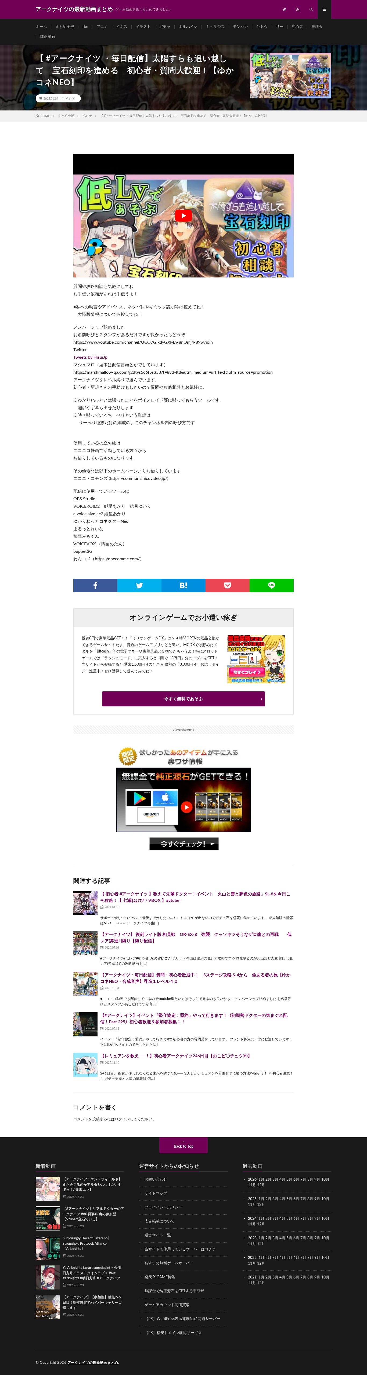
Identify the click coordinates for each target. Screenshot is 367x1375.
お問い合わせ (156, 1179)
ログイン (122, 1119)
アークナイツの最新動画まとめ (92, 1363)
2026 (252, 1179)
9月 (317, 1199)
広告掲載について (160, 1221)
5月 (289, 1179)
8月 (310, 1179)
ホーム (41, 27)
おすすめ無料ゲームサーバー (169, 1263)
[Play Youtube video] (183, 215)
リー (279, 27)
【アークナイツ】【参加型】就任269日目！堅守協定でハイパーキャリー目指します (92, 1303)
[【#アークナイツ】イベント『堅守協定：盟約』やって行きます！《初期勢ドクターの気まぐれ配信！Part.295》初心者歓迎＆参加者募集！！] (85, 1024)
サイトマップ (156, 1193)
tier (85, 27)
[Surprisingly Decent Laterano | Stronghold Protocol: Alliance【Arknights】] (48, 1248)
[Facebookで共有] (95, 585)
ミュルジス (215, 27)
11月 (252, 1205)
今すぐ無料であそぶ (183, 699)
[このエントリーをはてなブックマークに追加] (183, 585)
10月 (325, 1199)
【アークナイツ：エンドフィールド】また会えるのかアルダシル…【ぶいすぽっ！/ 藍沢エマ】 (92, 1185)
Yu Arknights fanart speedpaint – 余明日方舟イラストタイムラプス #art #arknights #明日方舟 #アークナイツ (92, 1273)
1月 (261, 1179)
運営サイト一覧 (158, 1235)
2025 (252, 1199)
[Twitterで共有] (139, 585)
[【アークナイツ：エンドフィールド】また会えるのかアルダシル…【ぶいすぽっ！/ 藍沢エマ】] (48, 1189)
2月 (268, 1179)
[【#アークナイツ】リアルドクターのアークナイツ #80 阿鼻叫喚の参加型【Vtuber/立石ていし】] (48, 1218)
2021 (252, 1277)
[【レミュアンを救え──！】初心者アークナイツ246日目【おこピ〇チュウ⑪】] (85, 1065)
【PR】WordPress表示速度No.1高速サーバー (182, 1319)
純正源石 (47, 37)
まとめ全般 (64, 27)
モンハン (240, 27)
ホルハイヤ (188, 27)
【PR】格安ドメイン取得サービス (173, 1333)
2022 (252, 1258)
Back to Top (183, 1146)
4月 (282, 1179)
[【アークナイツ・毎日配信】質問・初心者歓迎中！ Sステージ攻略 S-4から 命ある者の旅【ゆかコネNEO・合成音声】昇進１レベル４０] (85, 984)
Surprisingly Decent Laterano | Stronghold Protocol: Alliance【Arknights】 (86, 1244)
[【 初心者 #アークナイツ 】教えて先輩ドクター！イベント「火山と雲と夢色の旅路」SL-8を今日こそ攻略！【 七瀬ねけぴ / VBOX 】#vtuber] (85, 903)
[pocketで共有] (228, 585)
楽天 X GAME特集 (160, 1277)
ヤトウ (262, 27)
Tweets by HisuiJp (90, 357)
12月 (261, 1205)
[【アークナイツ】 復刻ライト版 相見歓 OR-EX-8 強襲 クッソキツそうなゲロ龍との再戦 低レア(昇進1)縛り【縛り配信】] (85, 943)
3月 (275, 1179)
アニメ (102, 27)
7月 (303, 1179)
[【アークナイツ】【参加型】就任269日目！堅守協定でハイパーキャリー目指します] (48, 1307)
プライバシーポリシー (163, 1207)
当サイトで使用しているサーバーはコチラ (180, 1249)
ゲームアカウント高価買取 (167, 1305)
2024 (252, 1219)
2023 (252, 1238)
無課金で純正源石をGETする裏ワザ (174, 1291)
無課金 (317, 27)
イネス (121, 27)
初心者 (297, 27)
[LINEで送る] (272, 585)
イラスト (143, 27)
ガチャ (164, 27)
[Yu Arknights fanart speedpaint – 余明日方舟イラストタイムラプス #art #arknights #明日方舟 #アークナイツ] (48, 1277)
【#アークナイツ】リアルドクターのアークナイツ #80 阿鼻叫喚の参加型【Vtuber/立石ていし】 (93, 1214)
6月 (296, 1179)
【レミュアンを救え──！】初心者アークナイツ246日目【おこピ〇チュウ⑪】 (176, 1056)
